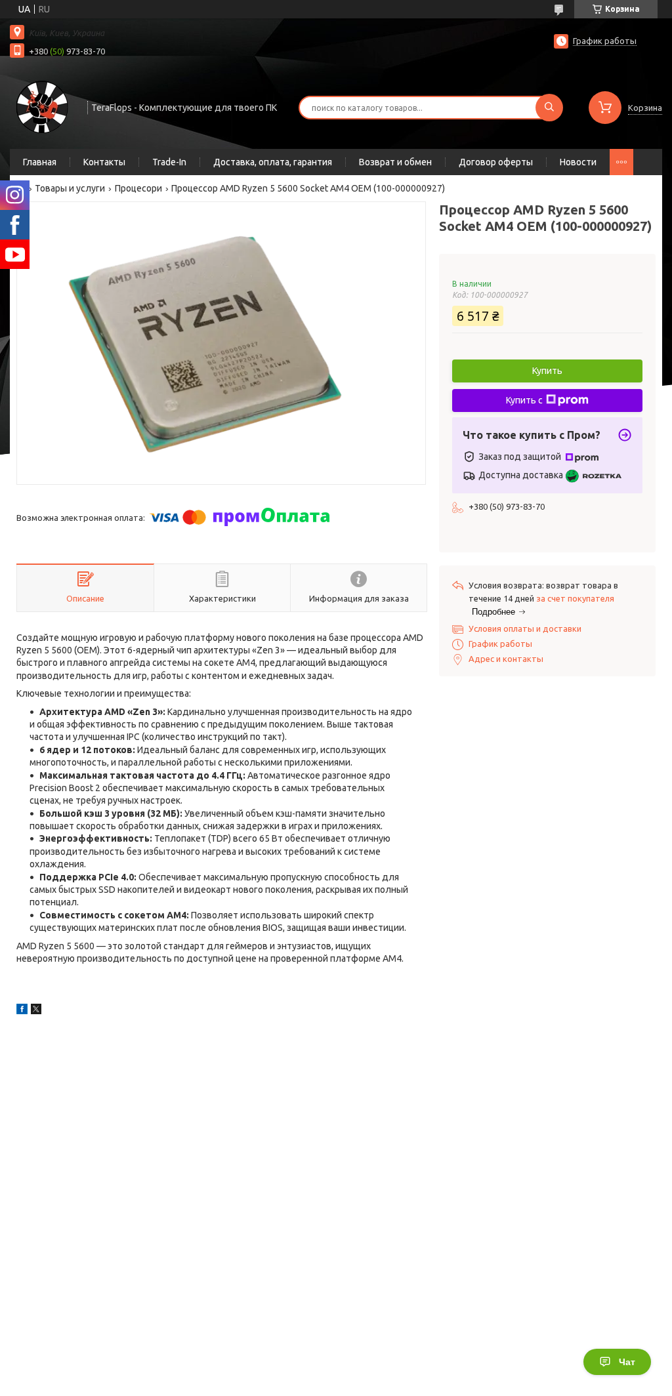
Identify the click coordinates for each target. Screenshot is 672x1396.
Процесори (138, 188)
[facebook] (22, 1011)
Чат (627, 1362)
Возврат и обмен (395, 162)
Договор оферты (496, 162)
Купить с (524, 400)
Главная (39, 162)
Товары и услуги (70, 188)
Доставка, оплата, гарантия (272, 162)
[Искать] (549, 107)
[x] (36, 1011)
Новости (578, 162)
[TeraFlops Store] (42, 106)
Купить (547, 370)
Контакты (104, 162)
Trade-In (169, 162)
